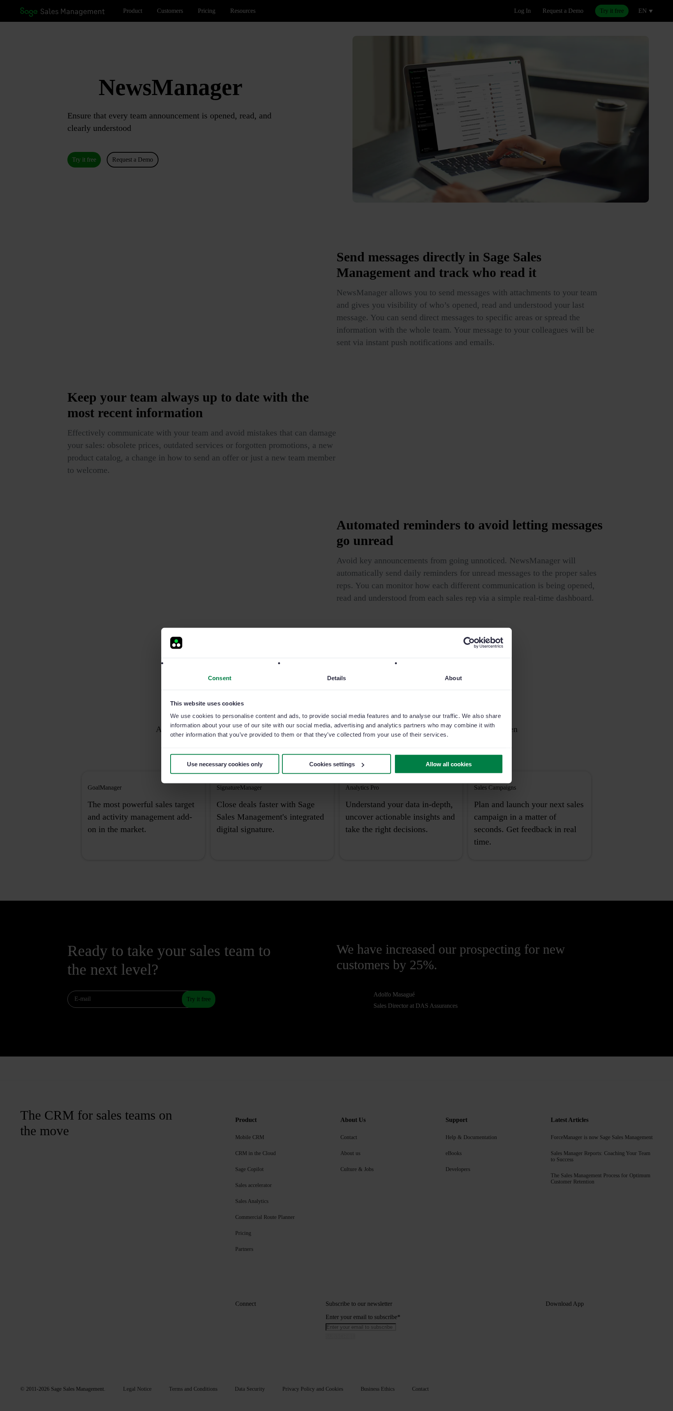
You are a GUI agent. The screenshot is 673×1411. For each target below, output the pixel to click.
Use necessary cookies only (225, 764)
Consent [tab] (219, 677)
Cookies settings (332, 764)
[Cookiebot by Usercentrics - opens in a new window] (469, 643)
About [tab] (453, 677)
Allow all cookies (449, 764)
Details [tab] (336, 677)
